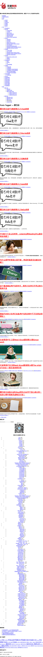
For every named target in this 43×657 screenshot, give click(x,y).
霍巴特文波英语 (23, 239)
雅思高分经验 (20, 622)
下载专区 (20, 503)
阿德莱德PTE (19, 569)
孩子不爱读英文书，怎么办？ (8, 632)
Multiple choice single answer (13, 43)
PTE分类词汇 (20, 549)
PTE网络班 (9, 68)
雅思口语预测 (12, 645)
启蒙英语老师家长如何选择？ (8, 633)
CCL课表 (6, 23)
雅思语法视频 (21, 579)
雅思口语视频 (21, 576)
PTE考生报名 (7, 82)
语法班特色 (22, 608)
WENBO (28, 111)
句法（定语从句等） (21, 563)
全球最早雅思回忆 (23, 642)
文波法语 (20, 524)
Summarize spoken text (12, 46)
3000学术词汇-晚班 (22, 487)
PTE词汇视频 (9, 50)
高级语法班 (22, 492)
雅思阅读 (20, 611)
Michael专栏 (22, 519)
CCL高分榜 (6, 22)
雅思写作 (6, 96)
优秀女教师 (21, 515)
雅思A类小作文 (10, 97)
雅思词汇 (2, 647)
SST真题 (18, 642)
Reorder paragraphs (11, 54)
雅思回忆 (23, 645)
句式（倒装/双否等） (20, 562)
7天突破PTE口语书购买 (11, 72)
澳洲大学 (20, 528)
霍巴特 (23, 647)
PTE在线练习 (7, 28)
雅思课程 (20, 607)
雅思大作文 (9, 99)
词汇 (19, 548)
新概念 (20, 506)
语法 (19, 560)
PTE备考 (6, 319)
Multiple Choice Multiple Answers (14, 47)
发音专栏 (8, 89)
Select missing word (11, 42)
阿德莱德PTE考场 (20, 570)
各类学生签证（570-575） (21, 541)
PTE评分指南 (7, 79)
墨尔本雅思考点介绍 (22, 582)
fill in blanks (9, 44)
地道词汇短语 (9, 90)
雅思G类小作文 (10, 98)
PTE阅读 (6, 49)
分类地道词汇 (20, 552)
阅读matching (22, 615)
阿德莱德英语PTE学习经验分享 (21, 571)
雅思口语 (6, 87)
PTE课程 (6, 65)
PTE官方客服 (7, 83)
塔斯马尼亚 (22, 530)
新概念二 (21, 508)
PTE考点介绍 (7, 78)
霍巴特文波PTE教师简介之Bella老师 (14, 210)
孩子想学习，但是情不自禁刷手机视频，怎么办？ (12, 631)
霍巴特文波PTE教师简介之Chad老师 (14, 109)
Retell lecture (10, 36)
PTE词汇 (5, 642)
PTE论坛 (6, 76)
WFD (8, 61)
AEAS (19, 438)
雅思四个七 (20, 645)
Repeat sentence (10, 34)
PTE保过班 (9, 66)
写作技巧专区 (9, 102)
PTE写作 (6, 55)
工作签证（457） (21, 542)
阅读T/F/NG (22, 617)
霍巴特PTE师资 (12, 111)
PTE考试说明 (7, 80)
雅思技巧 (32, 645)
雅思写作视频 (21, 574)
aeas (3, 18)
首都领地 (22, 536)
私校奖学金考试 (5, 16)
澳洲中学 (20, 526)
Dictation (9, 41)
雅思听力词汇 (20, 558)
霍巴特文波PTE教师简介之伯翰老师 (14, 159)
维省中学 (20, 537)
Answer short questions (12, 37)
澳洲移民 (19, 538)
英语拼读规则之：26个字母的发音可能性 (10, 630)
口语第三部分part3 (13, 95)
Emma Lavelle (21, 513)
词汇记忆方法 (20, 555)
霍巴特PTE (6, 111)
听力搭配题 (22, 604)
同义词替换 (21, 612)
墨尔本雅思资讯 (20, 580)
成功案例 (21, 583)
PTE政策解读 (7, 77)
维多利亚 (21, 533)
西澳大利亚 (22, 535)
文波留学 (19, 525)
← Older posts (3, 417)
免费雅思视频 (20, 573)
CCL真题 (6, 24)
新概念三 (21, 507)
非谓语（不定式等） (21, 567)
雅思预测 (20, 647)
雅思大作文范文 (28, 645)
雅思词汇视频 (21, 578)
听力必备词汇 (21, 603)
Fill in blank (9, 51)
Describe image (10, 35)
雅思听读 (21, 606)
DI (7, 63)
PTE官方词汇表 (21, 551)
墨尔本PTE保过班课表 (11, 71)
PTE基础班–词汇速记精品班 (12, 70)
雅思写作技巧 (18, 644)
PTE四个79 (32, 640)
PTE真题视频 (9, 64)
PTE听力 (6, 38)
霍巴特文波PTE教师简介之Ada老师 (14, 184)
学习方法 (21, 564)
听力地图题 (22, 601)
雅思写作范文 (23, 644)
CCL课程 (6, 21)
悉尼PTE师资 (20, 522)
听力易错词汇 (22, 605)
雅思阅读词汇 (20, 559)
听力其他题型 (21, 600)
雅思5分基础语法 (20, 566)
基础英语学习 (19, 504)
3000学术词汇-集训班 (21, 488)
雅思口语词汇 (20, 557)
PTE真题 (38, 640)
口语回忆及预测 (21, 621)
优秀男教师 (21, 516)
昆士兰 (22, 532)
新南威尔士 (22, 531)
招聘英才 (20, 523)
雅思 (3, 86)
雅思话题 (6, 647)
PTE (3, 27)
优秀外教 (21, 514)
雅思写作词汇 (20, 556)
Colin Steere (20, 511)
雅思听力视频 (22, 577)
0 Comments (32, 111)
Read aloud (9, 32)
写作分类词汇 (21, 585)
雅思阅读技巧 (16, 647)
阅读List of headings (22, 614)
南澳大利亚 (22, 529)
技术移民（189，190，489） (22, 543)
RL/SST (8, 62)
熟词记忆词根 (20, 553)
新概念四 (21, 509)
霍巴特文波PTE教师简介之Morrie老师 (15, 133)
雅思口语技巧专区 (10, 91)
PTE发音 (8, 31)
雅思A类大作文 (4, 644)
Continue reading (4, 130)
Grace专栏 (22, 518)
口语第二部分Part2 (13, 93)
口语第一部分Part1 (13, 92)
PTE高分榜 (9, 75)
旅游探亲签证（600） (22, 544)
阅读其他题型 (21, 618)
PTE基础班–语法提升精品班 (12, 69)
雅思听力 (20, 599)
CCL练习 (6, 26)
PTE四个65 (25, 640)
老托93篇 (9, 39)
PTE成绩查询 (7, 85)
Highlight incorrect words (12, 48)
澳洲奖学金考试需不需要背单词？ (9, 634)
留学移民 (20, 539)
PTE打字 (8, 59)
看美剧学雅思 (38, 642)
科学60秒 (9, 40)
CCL (3, 19)
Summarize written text (12, 56)
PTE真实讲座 (9, 30)
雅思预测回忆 (20, 619)
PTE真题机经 (7, 60)
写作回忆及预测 (21, 620)
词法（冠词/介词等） (20, 565)
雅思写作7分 (14, 644)
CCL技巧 (6, 20)
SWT (22, 483)
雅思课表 (21, 610)
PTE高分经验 (7, 73)
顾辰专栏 (22, 521)
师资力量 (19, 510)
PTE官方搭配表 (20, 550)
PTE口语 (6, 29)
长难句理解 (22, 613)
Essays (8, 57)
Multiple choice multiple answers (14, 53)
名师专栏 (20, 517)
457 (19, 437)
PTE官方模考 (7, 84)
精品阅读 (4, 15)
